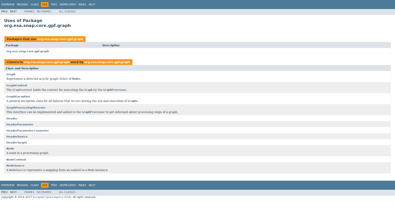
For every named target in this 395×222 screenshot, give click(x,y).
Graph (10, 74)
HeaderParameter (19, 124)
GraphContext (16, 85)
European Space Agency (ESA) (52, 197)
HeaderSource (17, 136)
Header (11, 118)
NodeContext (16, 159)
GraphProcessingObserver (25, 107)
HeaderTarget (16, 142)
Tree (54, 4)
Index (82, 4)
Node (10, 148)
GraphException (18, 96)
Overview (7, 4)
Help (92, 4)
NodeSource (15, 165)
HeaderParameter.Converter (27, 130)
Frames (29, 11)
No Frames (44, 11)
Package (22, 4)
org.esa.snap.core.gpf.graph (60, 39)
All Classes (67, 11)
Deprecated (68, 4)
